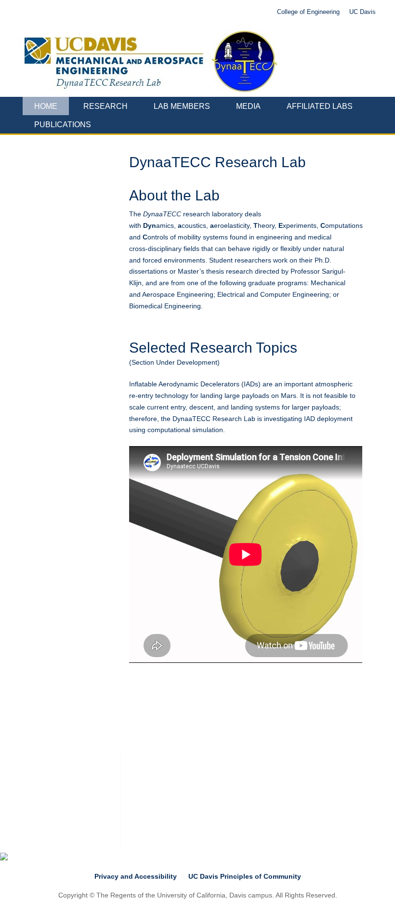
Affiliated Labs (320, 106)
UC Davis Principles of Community (244, 876)
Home (45, 106)
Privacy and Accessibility (135, 876)
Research (105, 106)
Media (248, 106)
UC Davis (362, 12)
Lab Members (182, 106)
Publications (62, 124)
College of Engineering (308, 12)
